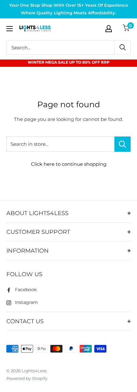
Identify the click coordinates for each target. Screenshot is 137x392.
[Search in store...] (122, 144)
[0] (126, 28)
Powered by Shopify (26, 378)
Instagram (26, 302)
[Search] (122, 47)
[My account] (108, 28)
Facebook (26, 289)
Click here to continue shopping (68, 164)
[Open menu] (9, 28)
